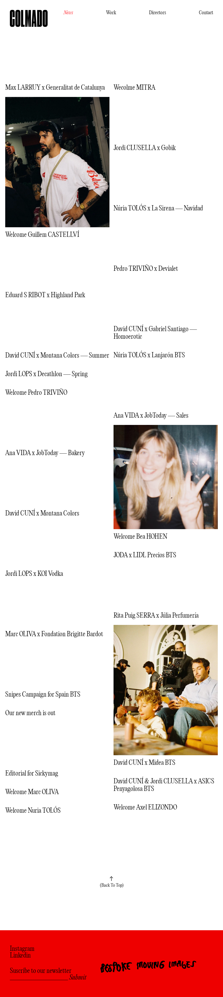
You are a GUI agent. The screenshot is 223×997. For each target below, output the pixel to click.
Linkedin (20, 956)
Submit (78, 978)
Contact (206, 13)
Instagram (22, 949)
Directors (157, 13)
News (68, 13)
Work (111, 13)
